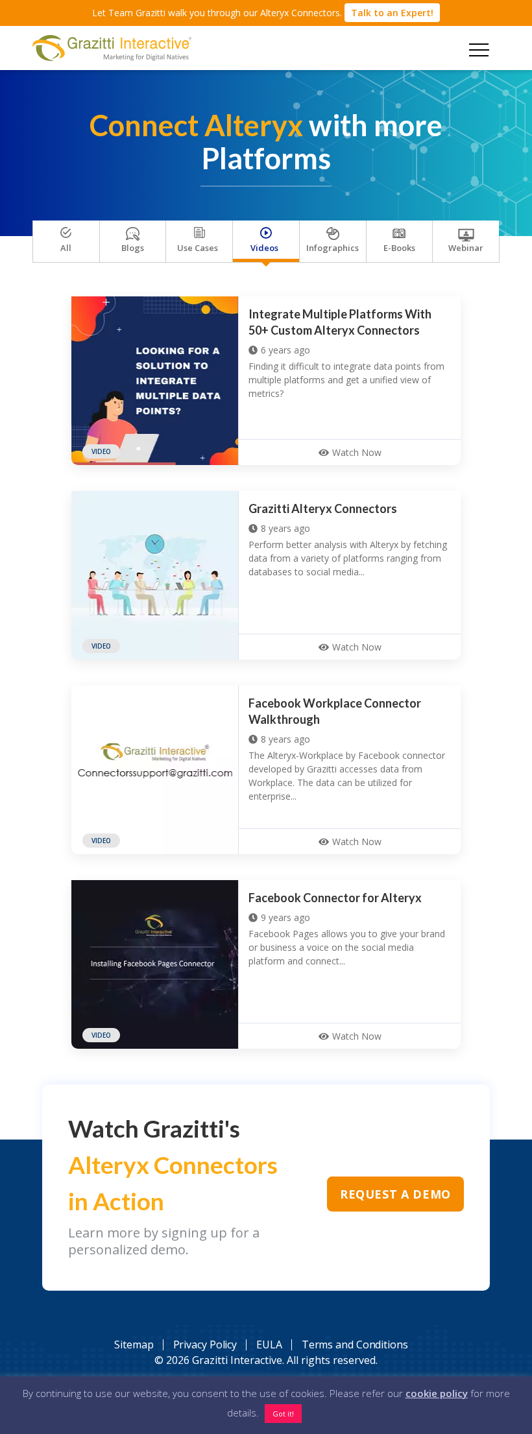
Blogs (132, 248)
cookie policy (436, 1393)
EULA (269, 1344)
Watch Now (356, 452)
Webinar (465, 248)
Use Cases (197, 248)
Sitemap (133, 1344)
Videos (264, 248)
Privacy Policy (205, 1344)
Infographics (332, 248)
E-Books (399, 248)
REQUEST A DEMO (397, 1199)
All (65, 248)
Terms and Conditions (355, 1344)
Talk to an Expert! (392, 12)
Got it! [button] (283, 1413)
